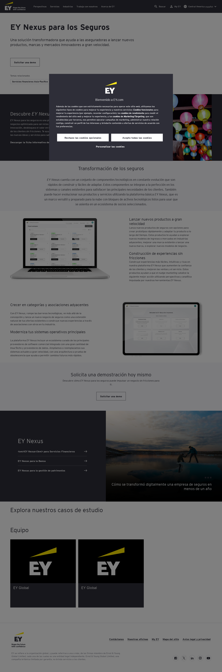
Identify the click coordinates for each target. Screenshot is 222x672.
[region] (111, 117)
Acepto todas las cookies (137, 137)
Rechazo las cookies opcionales (82, 137)
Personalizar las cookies (110, 146)
